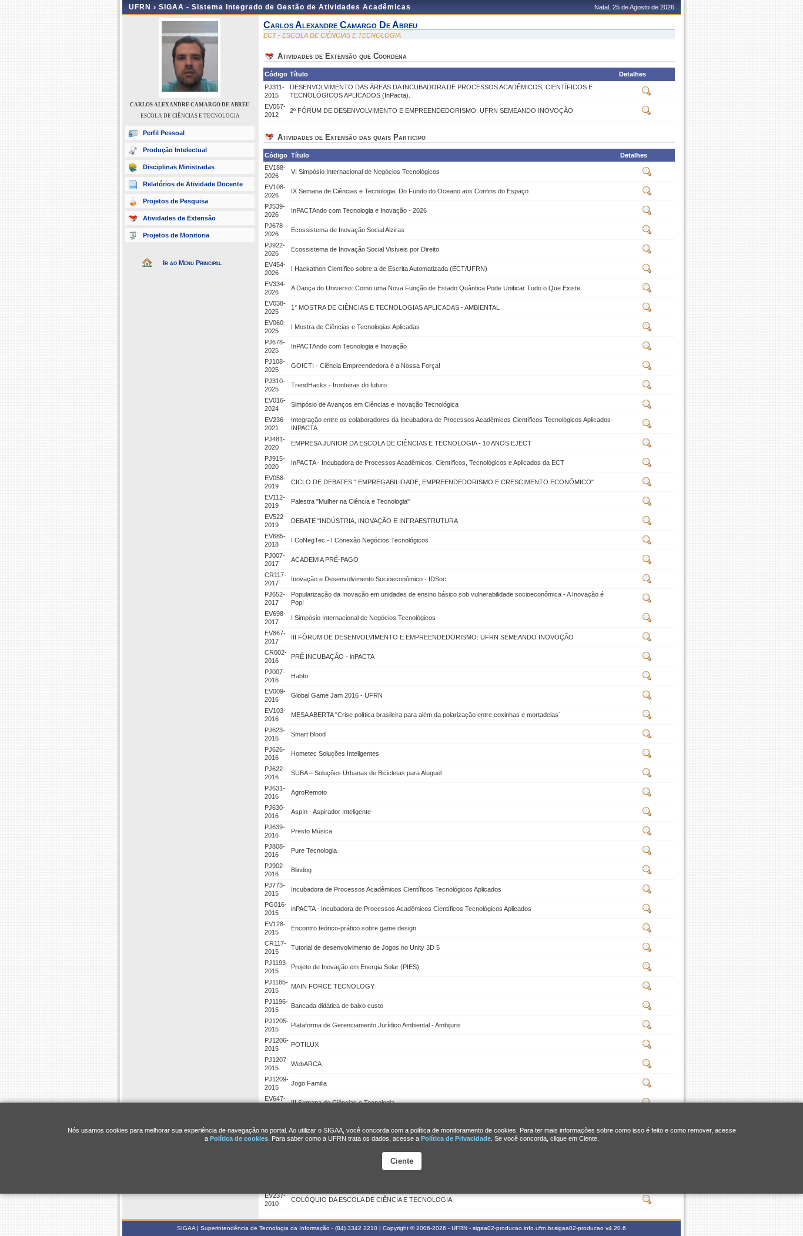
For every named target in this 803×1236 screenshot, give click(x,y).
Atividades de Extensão (179, 218)
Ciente (401, 1161)
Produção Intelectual (175, 149)
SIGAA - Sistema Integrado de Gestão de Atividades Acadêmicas (285, 7)
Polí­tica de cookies (239, 1138)
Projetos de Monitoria (176, 235)
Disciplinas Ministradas (179, 166)
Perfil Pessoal (164, 132)
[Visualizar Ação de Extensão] (646, 93)
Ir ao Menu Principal (192, 262)
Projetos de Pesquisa (175, 201)
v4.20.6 (615, 1228)
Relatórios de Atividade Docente (193, 183)
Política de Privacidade (456, 1138)
